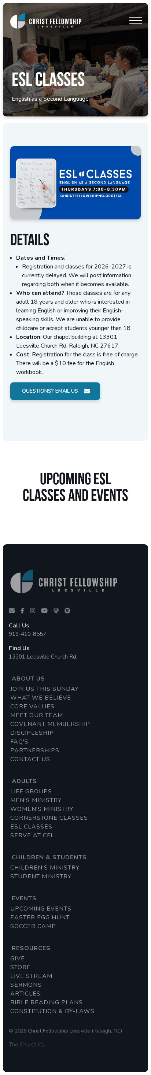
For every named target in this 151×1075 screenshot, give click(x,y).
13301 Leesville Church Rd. (43, 656)
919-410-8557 (27, 634)
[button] (135, 20)
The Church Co (27, 1044)
